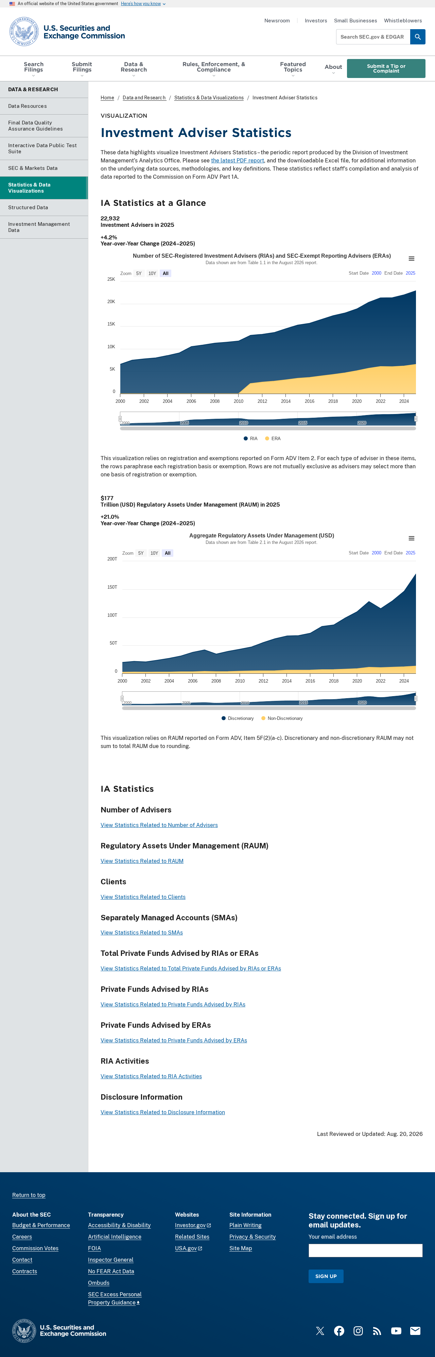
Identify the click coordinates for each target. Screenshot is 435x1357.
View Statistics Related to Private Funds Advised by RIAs (173, 1004)
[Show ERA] (273, 438)
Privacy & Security (252, 1237)
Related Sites (192, 1237)
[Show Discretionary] (238, 718)
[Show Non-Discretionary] (282, 718)
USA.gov (186, 1248)
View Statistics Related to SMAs (142, 932)
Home (107, 97)
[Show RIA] (251, 438)
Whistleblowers (403, 20)
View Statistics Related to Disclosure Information (163, 1112)
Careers (22, 1237)
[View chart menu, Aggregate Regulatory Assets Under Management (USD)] (411, 538)
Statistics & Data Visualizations (209, 97)
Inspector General (111, 1260)
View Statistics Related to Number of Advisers (159, 825)
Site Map (240, 1248)
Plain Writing (245, 1225)
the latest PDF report (237, 160)
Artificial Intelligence (114, 1237)
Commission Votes (35, 1248)
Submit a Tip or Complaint (386, 68)
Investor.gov (190, 1225)
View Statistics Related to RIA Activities (151, 1076)
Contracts (24, 1271)
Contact (22, 1260)
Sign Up (326, 1276)
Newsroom (277, 20)
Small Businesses (355, 20)
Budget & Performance (41, 1225)
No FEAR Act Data (111, 1271)
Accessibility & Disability (119, 1225)
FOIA (94, 1248)
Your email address (333, 1237)
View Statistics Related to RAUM (142, 861)
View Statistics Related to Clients (143, 897)
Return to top (29, 1195)
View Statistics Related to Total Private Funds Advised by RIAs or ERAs (191, 968)
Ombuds (98, 1283)
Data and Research (145, 97)
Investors (316, 20)
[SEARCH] (417, 36)
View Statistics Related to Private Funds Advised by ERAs (174, 1040)
